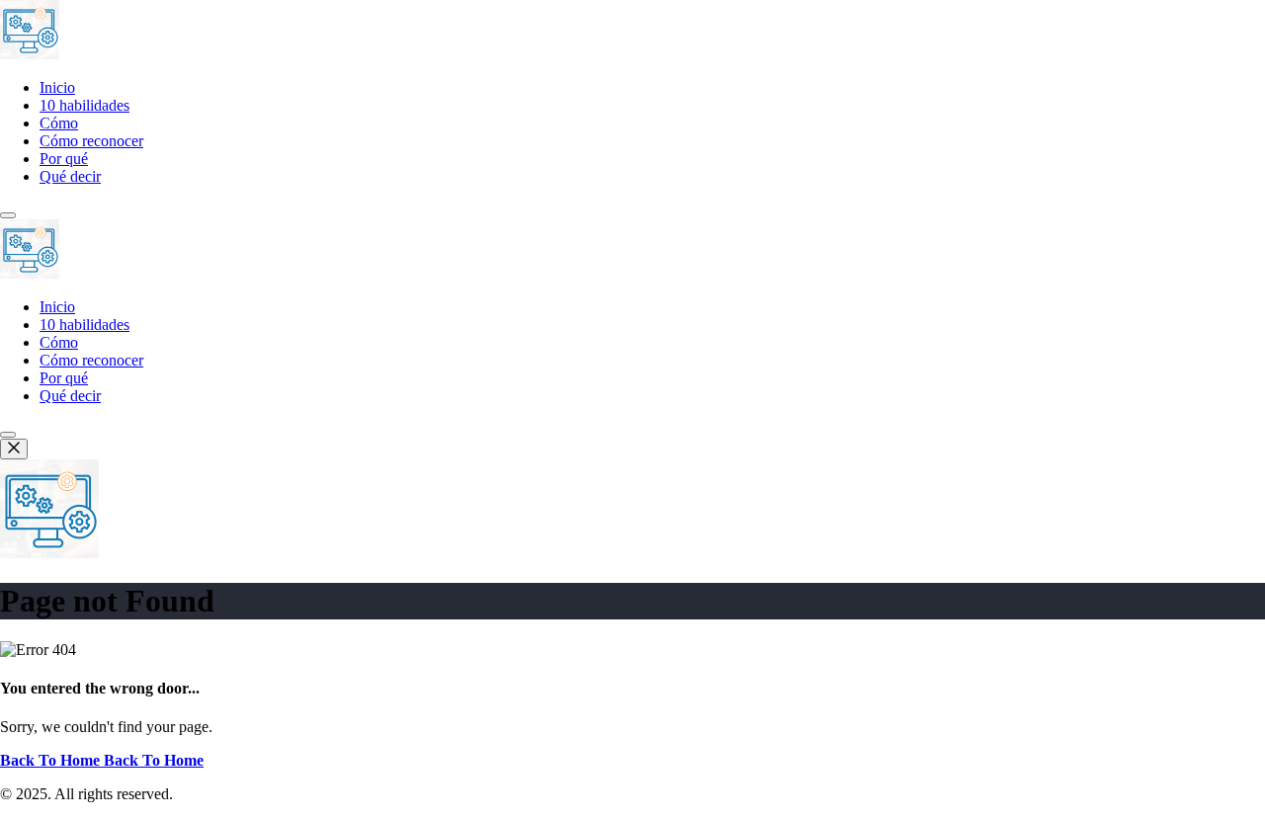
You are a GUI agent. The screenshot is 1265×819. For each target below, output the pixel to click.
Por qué (64, 158)
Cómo (59, 123)
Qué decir (70, 176)
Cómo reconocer (91, 140)
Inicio (57, 87)
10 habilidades (84, 105)
